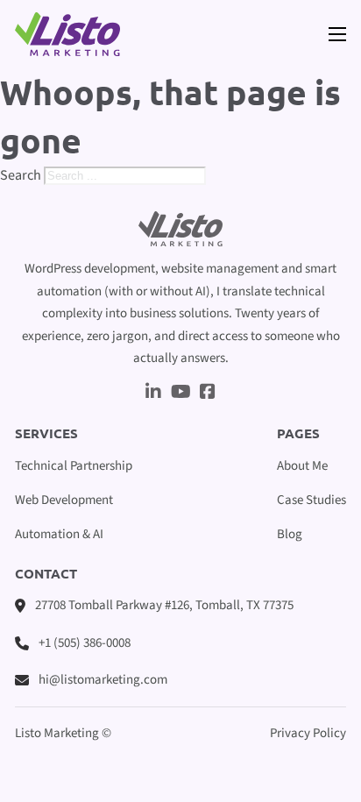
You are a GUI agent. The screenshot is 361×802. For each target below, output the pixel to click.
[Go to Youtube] (181, 393)
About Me (302, 466)
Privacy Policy (308, 733)
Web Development (64, 500)
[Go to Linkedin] (153, 393)
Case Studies (311, 500)
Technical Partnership (73, 466)
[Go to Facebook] (208, 393)
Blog (289, 534)
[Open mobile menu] (337, 34)
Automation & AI (59, 534)
